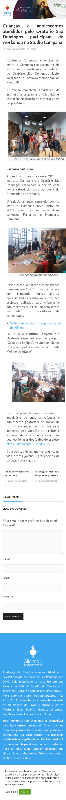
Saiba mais (12, 791)
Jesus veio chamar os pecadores (17, 473)
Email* (6, 577)
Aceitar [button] (25, 791)
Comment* (9, 525)
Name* (6, 559)
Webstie (8, 596)
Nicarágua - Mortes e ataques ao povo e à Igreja (47, 475)
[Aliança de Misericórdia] (7, 9)
